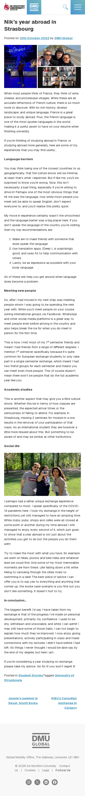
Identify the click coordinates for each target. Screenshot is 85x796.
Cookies (30, 770)
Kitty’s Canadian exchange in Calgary (64, 703)
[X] (38, 784)
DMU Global (63, 38)
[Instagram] (30, 784)
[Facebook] (55, 784)
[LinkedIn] (47, 784)
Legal (45, 770)
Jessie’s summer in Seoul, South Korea (23, 700)
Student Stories (30, 675)
